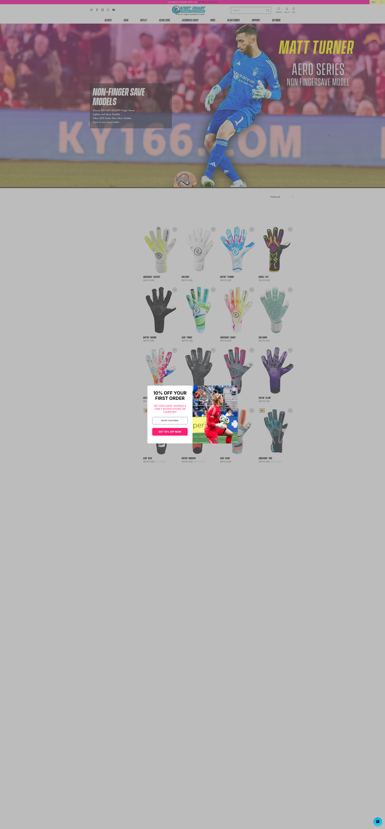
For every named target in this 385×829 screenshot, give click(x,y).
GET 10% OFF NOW (170, 431)
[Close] (234, 389)
